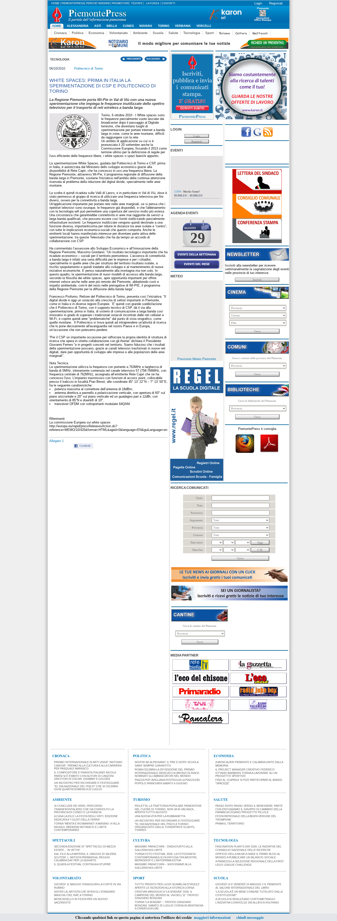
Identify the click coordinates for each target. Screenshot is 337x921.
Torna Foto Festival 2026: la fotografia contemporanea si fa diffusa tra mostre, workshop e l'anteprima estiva (166, 857)
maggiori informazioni (212, 917)
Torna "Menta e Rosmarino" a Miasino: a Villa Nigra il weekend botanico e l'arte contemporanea (86, 826)
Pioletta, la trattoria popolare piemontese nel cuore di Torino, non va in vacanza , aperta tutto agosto (168, 809)
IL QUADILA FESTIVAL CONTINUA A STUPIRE (82, 864)
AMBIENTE (62, 799)
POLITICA (142, 755)
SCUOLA (221, 878)
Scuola (158, 33)
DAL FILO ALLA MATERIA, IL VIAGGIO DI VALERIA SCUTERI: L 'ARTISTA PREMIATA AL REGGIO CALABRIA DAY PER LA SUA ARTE (85, 857)
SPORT (139, 878)
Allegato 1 (56, 441)
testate (137, 3)
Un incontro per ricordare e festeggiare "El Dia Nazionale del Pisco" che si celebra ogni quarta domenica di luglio (86, 786)
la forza (152, 3)
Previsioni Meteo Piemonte (196, 359)
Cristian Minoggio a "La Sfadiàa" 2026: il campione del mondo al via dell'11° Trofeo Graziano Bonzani (167, 895)
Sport (209, 33)
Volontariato (118, 33)
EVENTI (176, 150)
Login (258, 3)
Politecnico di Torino (88, 68)
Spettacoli (260, 33)
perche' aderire (98, 3)
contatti (168, 3)
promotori (120, 3)
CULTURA (141, 840)
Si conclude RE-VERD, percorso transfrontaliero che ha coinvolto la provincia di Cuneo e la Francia (83, 809)
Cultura (241, 33)
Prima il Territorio (229, 823)
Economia (96, 33)
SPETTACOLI (63, 840)
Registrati (276, 3)
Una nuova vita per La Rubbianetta (160, 816)
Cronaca (60, 33)
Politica (77, 33)
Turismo (224, 33)
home (55, 3)
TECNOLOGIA (226, 840)
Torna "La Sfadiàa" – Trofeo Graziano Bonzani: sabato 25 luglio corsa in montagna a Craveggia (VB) (169, 905)
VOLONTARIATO (66, 878)
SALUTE (221, 799)
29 (197, 238)
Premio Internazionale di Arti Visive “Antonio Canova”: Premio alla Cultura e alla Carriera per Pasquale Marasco (88, 765)
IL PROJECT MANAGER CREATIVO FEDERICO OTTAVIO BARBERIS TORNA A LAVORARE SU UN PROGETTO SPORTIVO (246, 772)
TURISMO (141, 799)
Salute (173, 33)
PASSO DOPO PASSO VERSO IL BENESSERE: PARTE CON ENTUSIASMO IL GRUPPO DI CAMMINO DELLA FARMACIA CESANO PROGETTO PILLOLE (249, 809)
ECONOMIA (224, 755)
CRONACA (61, 755)
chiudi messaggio (250, 917)
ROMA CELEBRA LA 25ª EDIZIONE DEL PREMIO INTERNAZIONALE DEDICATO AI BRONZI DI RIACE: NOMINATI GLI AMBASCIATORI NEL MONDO (167, 772)
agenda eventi (184, 213)
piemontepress (72, 3)
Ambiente (140, 33)
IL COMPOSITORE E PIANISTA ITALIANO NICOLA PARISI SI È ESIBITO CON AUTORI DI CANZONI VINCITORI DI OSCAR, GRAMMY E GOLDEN (85, 775)
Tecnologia (191, 33)
